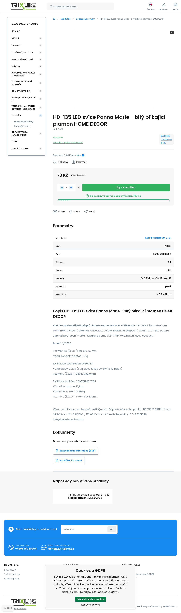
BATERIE (15, 38)
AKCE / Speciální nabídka (24, 24)
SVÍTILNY (15, 66)
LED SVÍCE (65, 18)
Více (79, 155)
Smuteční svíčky (22, 126)
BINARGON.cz (170, 606)
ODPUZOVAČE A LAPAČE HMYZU (19, 133)
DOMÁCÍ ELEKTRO (20, 148)
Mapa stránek (19, 608)
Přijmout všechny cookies (90, 599)
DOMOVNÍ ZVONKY (20, 91)
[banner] (23, 7)
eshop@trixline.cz (61, 549)
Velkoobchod (130, 578)
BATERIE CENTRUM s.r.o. (166, 139)
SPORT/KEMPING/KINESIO (23, 99)
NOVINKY (15, 31)
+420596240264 (26, 548)
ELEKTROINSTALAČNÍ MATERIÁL (21, 83)
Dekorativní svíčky (85, 18)
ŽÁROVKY (16, 45)
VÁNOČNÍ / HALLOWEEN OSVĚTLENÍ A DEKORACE (23, 107)
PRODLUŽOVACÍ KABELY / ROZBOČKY (23, 74)
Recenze (128, 582)
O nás (126, 570)
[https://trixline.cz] (54, 19)
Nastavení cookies (90, 605)
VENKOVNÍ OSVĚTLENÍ (22, 59)
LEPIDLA (15, 141)
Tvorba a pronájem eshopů (150, 606)
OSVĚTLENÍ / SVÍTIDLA (22, 52)
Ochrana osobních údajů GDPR (139, 574)
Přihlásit (111, 529)
